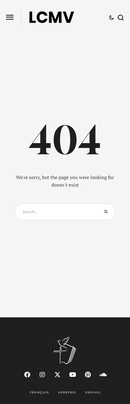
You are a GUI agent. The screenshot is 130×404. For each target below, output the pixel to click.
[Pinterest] (88, 375)
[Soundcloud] (103, 375)
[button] (10, 17)
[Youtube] (73, 375)
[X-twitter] (57, 375)
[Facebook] (27, 375)
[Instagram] (42, 375)
